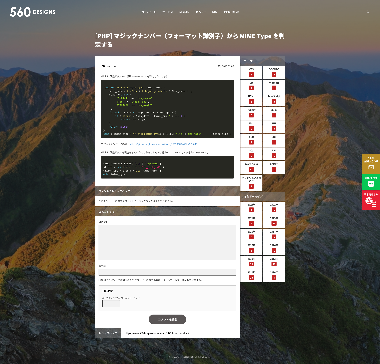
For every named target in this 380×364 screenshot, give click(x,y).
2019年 (274, 220)
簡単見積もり (371, 198)
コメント (103, 222)
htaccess (274, 85)
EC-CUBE (274, 71)
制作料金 (184, 12)
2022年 (274, 207)
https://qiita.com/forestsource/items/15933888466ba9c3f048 (163, 144)
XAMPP (274, 166)
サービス (167, 12)
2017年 (274, 234)
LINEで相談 (371, 178)
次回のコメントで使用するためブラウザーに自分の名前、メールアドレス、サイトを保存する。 (152, 280)
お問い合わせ (232, 12)
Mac (251, 125)
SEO (251, 139)
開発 (215, 12)
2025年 (251, 207)
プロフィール (148, 12)
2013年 (251, 261)
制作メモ (201, 12)
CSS (251, 71)
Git (251, 85)
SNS (274, 139)
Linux (274, 112)
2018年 (251, 234)
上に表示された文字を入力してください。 (122, 297)
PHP (108, 66)
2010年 (274, 274)
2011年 (251, 274)
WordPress (251, 166)
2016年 (251, 247)
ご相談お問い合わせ (371, 159)
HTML (251, 98)
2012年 (274, 261)
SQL (251, 153)
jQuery (251, 112)
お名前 (102, 265)
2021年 (251, 220)
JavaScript (274, 98)
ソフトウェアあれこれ (251, 182)
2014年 (274, 247)
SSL (274, 153)
